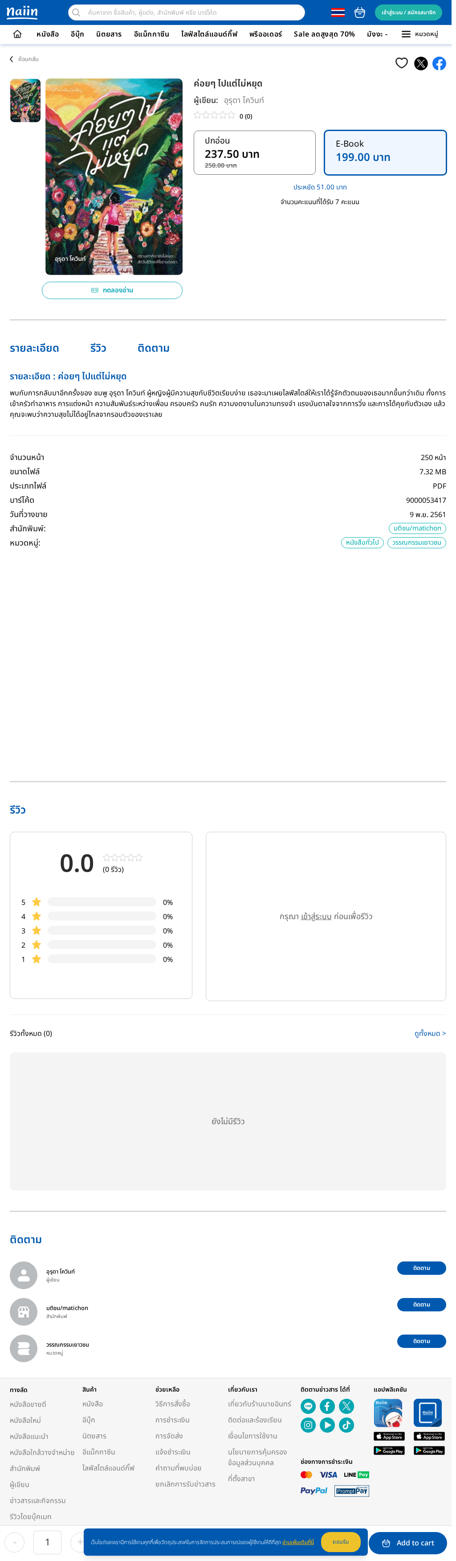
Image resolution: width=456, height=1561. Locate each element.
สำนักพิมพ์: (28, 529)
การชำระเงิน (172, 1420)
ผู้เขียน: (206, 100)
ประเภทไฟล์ (28, 486)
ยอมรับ (341, 1542)
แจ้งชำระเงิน (173, 1452)
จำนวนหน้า (27, 458)
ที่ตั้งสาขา (241, 1479)
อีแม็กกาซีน (152, 34)
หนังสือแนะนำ (29, 1436)
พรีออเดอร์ (265, 34)
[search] (76, 12)
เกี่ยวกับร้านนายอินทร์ (259, 1404)
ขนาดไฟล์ (25, 472)
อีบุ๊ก (78, 34)
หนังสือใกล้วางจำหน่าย (42, 1452)
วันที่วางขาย (29, 515)
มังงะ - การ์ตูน (389, 34)
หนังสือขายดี (28, 1404)
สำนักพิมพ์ (25, 1468)
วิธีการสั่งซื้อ (172, 1404)
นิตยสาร (109, 34)
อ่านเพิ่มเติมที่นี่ (298, 1542)
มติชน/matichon (417, 528)
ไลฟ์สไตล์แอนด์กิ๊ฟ (209, 34)
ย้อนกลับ (28, 59)
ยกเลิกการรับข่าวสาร (185, 1484)
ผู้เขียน (19, 1484)
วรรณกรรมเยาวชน (416, 543)
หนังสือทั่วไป (362, 543)
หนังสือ (48, 34)
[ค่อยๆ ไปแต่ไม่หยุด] (421, 63)
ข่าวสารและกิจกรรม (38, 1500)
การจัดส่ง (169, 1436)
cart (359, 12)
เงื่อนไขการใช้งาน (252, 1436)
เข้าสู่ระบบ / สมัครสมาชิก (409, 12)
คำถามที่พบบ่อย (178, 1468)
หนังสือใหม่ (25, 1420)
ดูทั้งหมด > (430, 1033)
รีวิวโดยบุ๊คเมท (31, 1517)
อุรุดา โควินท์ (244, 100)
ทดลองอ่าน (118, 290)
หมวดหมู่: (25, 543)
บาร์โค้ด (22, 500)
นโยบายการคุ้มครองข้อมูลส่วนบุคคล (257, 1457)
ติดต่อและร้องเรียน (255, 1420)
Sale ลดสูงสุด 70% (324, 34)
